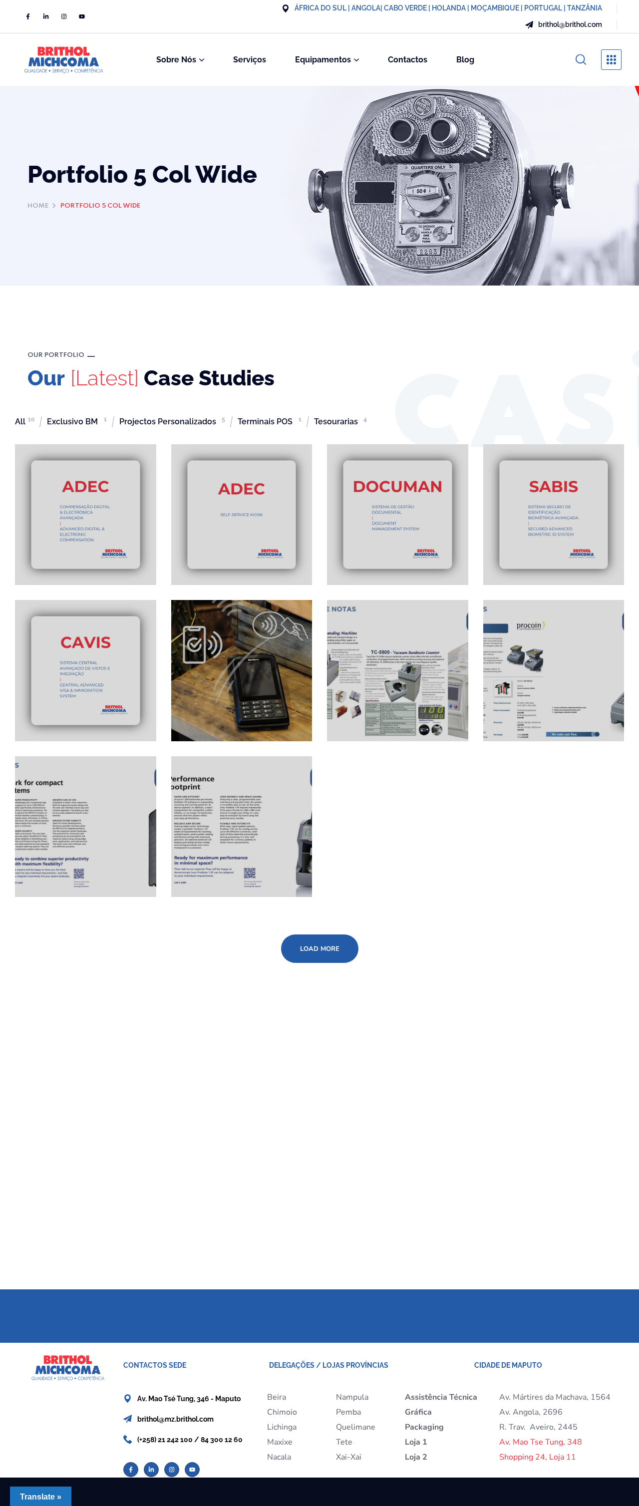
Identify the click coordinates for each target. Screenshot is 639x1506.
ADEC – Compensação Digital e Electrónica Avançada (83, 488)
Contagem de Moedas (534, 631)
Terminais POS (270, 421)
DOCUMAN (370, 470)
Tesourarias (340, 421)
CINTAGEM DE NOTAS (379, 631)
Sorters (205, 782)
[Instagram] (64, 16)
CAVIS (46, 625)
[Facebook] (28, 16)
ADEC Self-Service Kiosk (235, 476)
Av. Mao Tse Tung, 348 (540, 1442)
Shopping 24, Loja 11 (537, 1457)
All (24, 421)
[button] (581, 59)
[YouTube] (82, 16)
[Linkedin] (46, 16)
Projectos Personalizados (172, 421)
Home (37, 206)
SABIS (514, 470)
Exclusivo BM (77, 421)
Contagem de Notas (82, 782)
